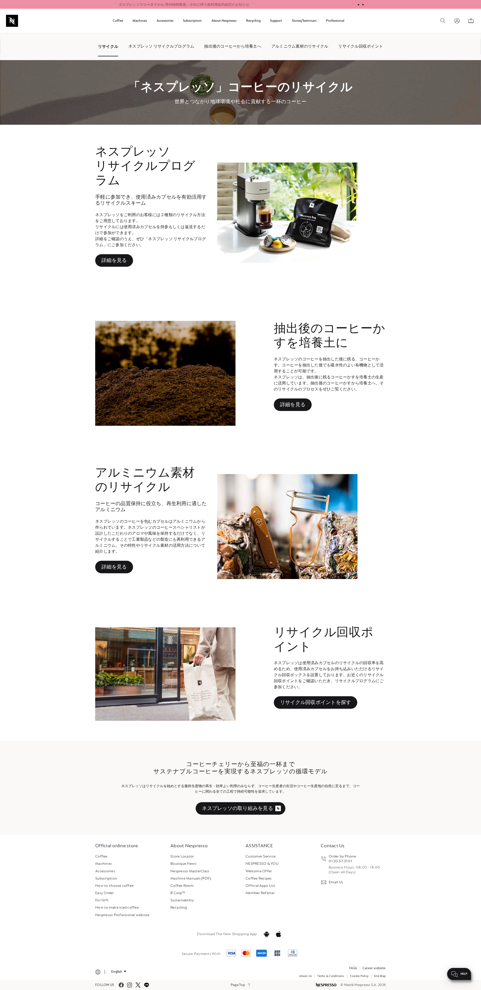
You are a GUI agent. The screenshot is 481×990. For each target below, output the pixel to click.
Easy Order (104, 893)
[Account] (457, 21)
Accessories (105, 871)
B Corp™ (177, 893)
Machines (103, 863)
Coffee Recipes (259, 878)
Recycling (178, 907)
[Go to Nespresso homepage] (12, 21)
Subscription (106, 878)
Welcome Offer (259, 871)
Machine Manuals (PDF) (190, 878)
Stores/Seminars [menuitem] (304, 21)
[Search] (443, 21)
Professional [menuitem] (335, 21)
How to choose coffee (114, 885)
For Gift (101, 900)
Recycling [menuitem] (253, 21)
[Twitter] (138, 984)
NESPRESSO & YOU (262, 863)
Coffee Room (182, 885)
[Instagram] (130, 985)
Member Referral (260, 893)
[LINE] (146, 984)
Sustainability (182, 900)
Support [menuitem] (276, 21)
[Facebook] (121, 985)
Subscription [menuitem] (192, 21)
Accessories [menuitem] (165, 21)
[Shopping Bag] (471, 21)
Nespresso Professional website (122, 915)
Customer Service (261, 856)
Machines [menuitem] (140, 21)
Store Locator (182, 856)
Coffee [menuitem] (118, 21)
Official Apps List (260, 885)
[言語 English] (118, 972)
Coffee (101, 856)
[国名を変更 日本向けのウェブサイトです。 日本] (97, 972)
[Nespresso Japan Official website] (326, 985)
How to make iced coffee (117, 907)
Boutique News (183, 863)
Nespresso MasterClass (189, 871)
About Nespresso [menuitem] (223, 21)
